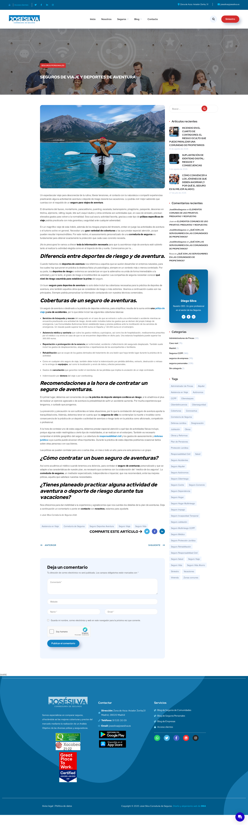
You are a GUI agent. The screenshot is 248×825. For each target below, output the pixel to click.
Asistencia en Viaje (50, 526)
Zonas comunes (191, 577)
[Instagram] (53, 5)
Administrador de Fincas (182, 386)
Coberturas (176, 410)
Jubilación (175, 429)
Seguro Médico (178, 534)
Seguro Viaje (124, 526)
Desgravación (197, 423)
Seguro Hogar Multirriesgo (183, 503)
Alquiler (201, 386)
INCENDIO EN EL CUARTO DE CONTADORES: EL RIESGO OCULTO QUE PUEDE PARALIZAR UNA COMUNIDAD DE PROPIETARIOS (187, 136)
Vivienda (175, 577)
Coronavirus (191, 410)
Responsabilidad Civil (180, 454)
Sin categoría (175, 368)
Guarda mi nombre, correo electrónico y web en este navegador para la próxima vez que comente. (96, 620)
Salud (197, 454)
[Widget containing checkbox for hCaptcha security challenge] (69, 631)
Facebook (154, 531)
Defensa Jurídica (178, 423)
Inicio (93, 19)
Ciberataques (187, 398)
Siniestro (175, 571)
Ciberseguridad (199, 404)
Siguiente (154, 545)
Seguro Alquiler (178, 466)
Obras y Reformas (179, 435)
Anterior (50, 545)
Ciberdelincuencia (179, 404)
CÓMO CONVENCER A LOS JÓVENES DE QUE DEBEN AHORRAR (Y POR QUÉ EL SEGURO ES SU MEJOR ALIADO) (188, 182)
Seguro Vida (140, 526)
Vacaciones (189, 571)
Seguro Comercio (197, 484)
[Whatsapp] (157, 738)
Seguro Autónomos (179, 472)
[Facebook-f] (41, 5)
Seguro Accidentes (179, 460)
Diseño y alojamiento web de (189, 806)
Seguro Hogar (177, 497)
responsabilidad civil (110, 436)
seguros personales (52, 65)
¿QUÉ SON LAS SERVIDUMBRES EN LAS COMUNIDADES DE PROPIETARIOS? (188, 233)
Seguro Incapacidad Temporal (184, 515)
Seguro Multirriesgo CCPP (183, 528)
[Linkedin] (186, 738)
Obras (187, 429)
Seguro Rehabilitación (181, 546)
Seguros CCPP (176, 353)
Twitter (147, 531)
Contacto (153, 19)
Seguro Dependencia (180, 491)
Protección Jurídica (179, 447)
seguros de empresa (178, 358)
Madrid (172, 348)
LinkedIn (162, 531)
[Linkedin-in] (47, 5)
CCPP (173, 398)
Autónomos (198, 392)
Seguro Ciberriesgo (180, 478)
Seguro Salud (177, 559)
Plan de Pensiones (179, 441)
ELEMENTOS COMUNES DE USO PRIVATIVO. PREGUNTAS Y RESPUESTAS (185, 213)
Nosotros (106, 19)
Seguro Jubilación (179, 521)
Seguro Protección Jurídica (183, 540)
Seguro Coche (177, 484)
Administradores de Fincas (181, 338)
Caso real (173, 343)
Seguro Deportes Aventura (102, 526)
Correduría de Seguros (74, 526)
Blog (136, 19)
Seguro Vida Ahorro (196, 565)
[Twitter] (36, 5)
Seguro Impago (178, 509)
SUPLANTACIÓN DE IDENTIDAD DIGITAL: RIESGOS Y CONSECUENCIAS (193, 160)
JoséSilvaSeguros (177, 209)
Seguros (121, 19)
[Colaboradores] (10, 5)
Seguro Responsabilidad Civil (184, 552)
